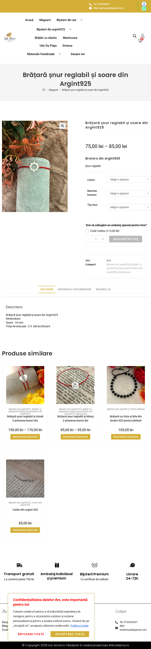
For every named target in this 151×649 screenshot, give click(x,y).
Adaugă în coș (125, 239)
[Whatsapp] (144, 8)
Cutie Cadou (104, 230)
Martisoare (70, 38)
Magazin (45, 20)
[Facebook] (144, 4)
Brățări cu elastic (46, 38)
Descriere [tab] (46, 289)
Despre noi (78, 54)
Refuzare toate (31, 634)
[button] (62, 126)
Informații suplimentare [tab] (74, 289)
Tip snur (92, 204)
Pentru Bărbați (137, 409)
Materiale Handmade (40, 54)
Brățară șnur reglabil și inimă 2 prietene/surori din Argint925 (25, 418)
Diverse (67, 45)
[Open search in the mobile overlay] (135, 36)
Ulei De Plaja (48, 45)
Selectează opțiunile (25, 436)
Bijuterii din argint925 (51, 29)
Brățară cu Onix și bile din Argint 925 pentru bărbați (126, 418)
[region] (51, 617)
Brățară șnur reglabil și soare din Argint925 (85, 89)
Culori (91, 179)
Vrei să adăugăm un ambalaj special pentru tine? (116, 225)
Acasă (29, 20)
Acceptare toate (69, 634)
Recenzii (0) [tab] (103, 289)
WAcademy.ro (119, 645)
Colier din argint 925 (25, 509)
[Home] (43, 89)
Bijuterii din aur (66, 20)
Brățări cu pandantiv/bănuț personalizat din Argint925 (125, 268)
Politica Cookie (79, 625)
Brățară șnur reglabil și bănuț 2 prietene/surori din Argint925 (75, 418)
